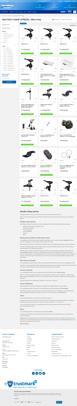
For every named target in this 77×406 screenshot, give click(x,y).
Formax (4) (6, 33)
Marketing (32, 402)
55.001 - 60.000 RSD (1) (8, 63)
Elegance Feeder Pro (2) (9, 34)
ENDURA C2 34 (24, 44)
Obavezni (18, 402)
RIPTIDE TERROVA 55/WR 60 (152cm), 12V (28, 136)
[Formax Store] (7, 8)
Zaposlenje (29, 339)
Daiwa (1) (6, 40)
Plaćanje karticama (56, 347)
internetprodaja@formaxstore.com (67, 319)
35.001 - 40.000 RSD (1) (8, 58)
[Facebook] (33, 373)
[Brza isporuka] (54, 6)
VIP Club (29, 353)
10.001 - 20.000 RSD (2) (8, 54)
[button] (74, 12)
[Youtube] (40, 373)
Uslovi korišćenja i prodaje (58, 336)
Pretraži (9, 82)
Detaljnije (16, 398)
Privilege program (31, 351)
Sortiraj (63, 19)
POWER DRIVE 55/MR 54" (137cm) (46, 105)
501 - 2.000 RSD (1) (8, 49)
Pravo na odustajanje (57, 349)
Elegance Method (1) (8, 36)
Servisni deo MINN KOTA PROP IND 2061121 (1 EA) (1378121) (28, 166)
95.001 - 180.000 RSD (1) (9, 66)
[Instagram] (36, 373)
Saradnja (29, 341)
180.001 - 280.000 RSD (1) (9, 68)
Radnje (28, 347)
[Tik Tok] (43, 373)
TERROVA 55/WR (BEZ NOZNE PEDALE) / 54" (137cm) (28, 196)
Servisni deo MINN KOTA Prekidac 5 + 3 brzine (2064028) (67, 136)
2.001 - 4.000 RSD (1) (8, 51)
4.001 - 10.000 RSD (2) (8, 53)
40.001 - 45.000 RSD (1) (8, 60)
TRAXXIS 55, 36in (44, 195)
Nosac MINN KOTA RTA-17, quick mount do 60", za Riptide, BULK (47, 76)
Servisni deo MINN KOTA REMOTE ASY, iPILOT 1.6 (46, 166)
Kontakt (29, 343)
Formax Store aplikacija (32, 355)
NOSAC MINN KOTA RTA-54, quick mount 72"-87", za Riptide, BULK (67, 76)
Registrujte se (68, 1)
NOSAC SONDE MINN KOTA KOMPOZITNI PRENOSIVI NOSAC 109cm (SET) (27, 106)
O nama (29, 336)
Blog (28, 349)
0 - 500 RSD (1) (7, 48)
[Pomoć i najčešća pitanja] (69, 6)
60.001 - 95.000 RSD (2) (8, 65)
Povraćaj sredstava (56, 353)
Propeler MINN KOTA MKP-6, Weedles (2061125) (67, 105)
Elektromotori (6, 24)
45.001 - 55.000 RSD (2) (8, 61)
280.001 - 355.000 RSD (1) (9, 70)
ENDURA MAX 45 (25, 74)
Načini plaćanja (55, 345)
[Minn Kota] (23, 38)
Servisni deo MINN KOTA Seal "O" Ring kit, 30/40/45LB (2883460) (67, 167)
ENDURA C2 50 (63, 44)
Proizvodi (10, 15)
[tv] (66, 12)
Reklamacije (54, 351)
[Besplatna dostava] (39, 6)
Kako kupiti (54, 341)
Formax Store (4, 15)
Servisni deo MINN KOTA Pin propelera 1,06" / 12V (47, 136)
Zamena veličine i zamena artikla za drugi (61, 355)
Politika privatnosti (56, 339)
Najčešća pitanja (31, 345)
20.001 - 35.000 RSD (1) (8, 56)
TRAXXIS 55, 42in (64, 195)
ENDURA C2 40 (43, 44)
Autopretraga (56, 19)
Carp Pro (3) (6, 38)
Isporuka (54, 343)
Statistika (25, 402)
